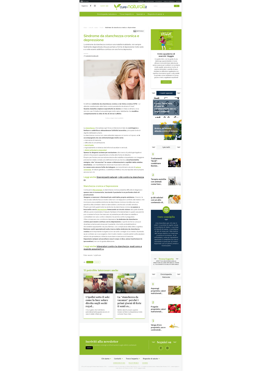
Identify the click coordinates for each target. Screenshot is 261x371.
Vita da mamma (149, 1)
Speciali (140, 14)
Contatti (117, 359)
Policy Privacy (134, 363)
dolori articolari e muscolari (96, 150)
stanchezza (90, 128)
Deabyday (141, 1)
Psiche (97, 262)
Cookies (145, 363)
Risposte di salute (155, 14)
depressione (102, 209)
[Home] (130, 7)
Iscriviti (103, 6)
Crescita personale (169, 1)
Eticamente (158, 1)
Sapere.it (178, 1)
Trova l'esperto (125, 14)
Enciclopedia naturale (106, 14)
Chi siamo (105, 359)
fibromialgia (97, 190)
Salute (89, 262)
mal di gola (89, 145)
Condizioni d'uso (119, 363)
